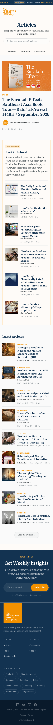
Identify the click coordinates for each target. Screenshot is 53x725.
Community (35, 645)
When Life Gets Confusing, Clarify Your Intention (33, 517)
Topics (7, 650)
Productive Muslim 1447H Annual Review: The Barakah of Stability (32, 373)
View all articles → (26, 534)
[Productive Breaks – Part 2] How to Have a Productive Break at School (33, 255)
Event (5, 95)
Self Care (21, 433)
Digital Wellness (25, 390)
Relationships (11, 691)
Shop (32, 650)
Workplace (22, 410)
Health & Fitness (12, 685)
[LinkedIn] (17, 704)
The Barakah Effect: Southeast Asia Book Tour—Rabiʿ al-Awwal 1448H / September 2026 (25, 106)
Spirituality (25, 51)
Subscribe (39, 587)
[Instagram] (29, 704)
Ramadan (12, 51)
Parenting (28, 685)
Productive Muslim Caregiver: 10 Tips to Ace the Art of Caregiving (32, 439)
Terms (30, 715)
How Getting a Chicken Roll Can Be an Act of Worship (31, 499)
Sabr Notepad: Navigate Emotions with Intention (32, 457)
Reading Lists (10, 656)
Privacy (23, 715)
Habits (35, 680)
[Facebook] (35, 704)
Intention (22, 493)
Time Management (28, 674)
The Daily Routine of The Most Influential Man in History (33, 189)
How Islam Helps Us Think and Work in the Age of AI (33, 395)
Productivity (39, 51)
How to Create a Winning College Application (31, 307)
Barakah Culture (24, 470)
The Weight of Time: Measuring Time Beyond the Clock (32, 476)
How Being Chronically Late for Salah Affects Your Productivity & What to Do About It (33, 282)
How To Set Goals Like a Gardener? (33, 209)
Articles (7, 645)
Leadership (22, 345)
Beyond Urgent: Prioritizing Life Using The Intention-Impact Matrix (33, 231)
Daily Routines (28, 691)
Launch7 (30, 720)
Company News (23, 367)
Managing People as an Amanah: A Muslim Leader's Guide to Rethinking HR (31, 352)
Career (39, 685)
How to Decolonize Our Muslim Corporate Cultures (31, 416)
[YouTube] (23, 704)
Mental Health (23, 453)
